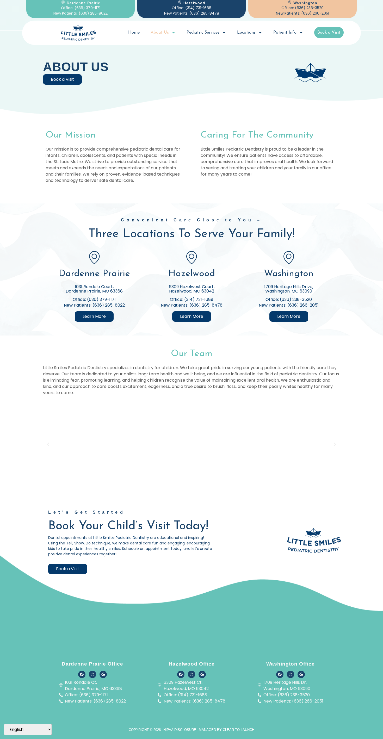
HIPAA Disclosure (179, 730)
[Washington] (288, 257)
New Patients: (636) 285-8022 (80, 13)
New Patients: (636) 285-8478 (191, 13)
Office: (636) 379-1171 (80, 7)
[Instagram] (92, 674)
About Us (160, 32)
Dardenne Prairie (94, 273)
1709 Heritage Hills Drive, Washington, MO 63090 (288, 289)
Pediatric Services (203, 32)
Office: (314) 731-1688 (191, 7)
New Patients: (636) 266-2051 (302, 13)
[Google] (103, 674)
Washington (288, 273)
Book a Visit (329, 32)
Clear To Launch (238, 730)
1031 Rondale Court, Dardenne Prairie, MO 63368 (94, 289)
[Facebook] (81, 674)
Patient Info (284, 32)
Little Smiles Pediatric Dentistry (121, 537)
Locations (246, 32)
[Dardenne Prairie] (94, 257)
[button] (48, 444)
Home (134, 32)
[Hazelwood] (191, 257)
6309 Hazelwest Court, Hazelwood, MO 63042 (191, 289)
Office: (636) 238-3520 (302, 7)
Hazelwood (191, 273)
